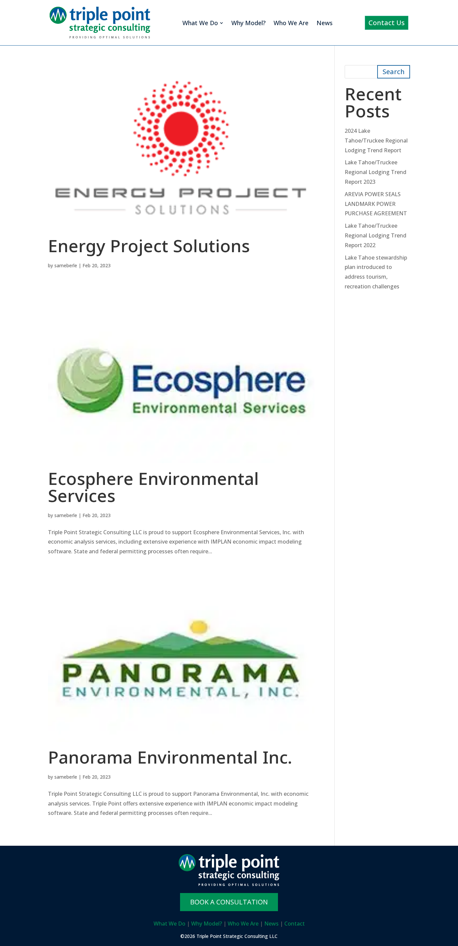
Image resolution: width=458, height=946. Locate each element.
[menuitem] (202, 23)
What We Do (169, 923)
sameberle (65, 265)
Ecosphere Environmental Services (153, 490)
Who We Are (243, 923)
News (271, 923)
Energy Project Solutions (149, 249)
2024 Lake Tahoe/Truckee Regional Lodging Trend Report (376, 140)
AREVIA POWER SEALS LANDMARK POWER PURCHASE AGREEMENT (376, 203)
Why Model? (206, 923)
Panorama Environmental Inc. (170, 760)
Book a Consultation (229, 901)
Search (394, 71)
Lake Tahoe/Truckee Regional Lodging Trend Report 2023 (375, 172)
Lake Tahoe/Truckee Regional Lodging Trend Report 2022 (375, 235)
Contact (294, 923)
